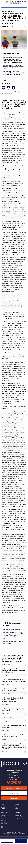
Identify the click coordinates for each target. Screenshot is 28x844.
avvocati (9, 92)
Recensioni (17, 814)
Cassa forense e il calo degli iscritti (13, 642)
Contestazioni (3, 814)
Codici (2, 825)
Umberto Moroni (7, 664)
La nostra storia (4, 807)
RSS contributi (4, 820)
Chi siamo (3, 803)
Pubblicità (3, 810)
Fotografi (16, 807)
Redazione (3, 808)
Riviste (2, 826)
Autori (16, 803)
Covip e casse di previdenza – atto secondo (13, 709)
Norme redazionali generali (20, 816)
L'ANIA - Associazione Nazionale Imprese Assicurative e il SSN (13, 66)
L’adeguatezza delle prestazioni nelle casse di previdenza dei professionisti (13, 670)
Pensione (3, 92)
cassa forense (15, 92)
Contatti (2, 804)
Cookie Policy (3, 818)
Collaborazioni (17, 812)
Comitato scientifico (18, 804)
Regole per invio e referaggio (20, 818)
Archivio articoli (4, 823)
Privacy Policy (4, 816)
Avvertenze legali (4, 812)
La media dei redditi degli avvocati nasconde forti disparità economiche (12, 699)
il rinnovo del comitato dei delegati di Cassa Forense (12, 735)
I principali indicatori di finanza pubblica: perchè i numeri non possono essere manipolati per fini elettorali (13, 60)
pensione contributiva (7, 93)
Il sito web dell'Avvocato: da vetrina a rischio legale (13, 689)
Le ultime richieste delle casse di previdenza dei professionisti (13, 680)
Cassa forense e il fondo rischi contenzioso (14, 726)
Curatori (16, 805)
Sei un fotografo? (18, 815)
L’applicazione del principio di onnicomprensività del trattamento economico (13, 73)
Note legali (3, 815)
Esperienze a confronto (14, 718)
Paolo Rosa (6, 83)
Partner (16, 808)
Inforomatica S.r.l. (4, 805)
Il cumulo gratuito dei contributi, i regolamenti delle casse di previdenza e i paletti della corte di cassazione (13, 746)
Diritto (3, 81)
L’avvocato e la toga (14, 629)
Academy (3, 822)
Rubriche (3, 827)
